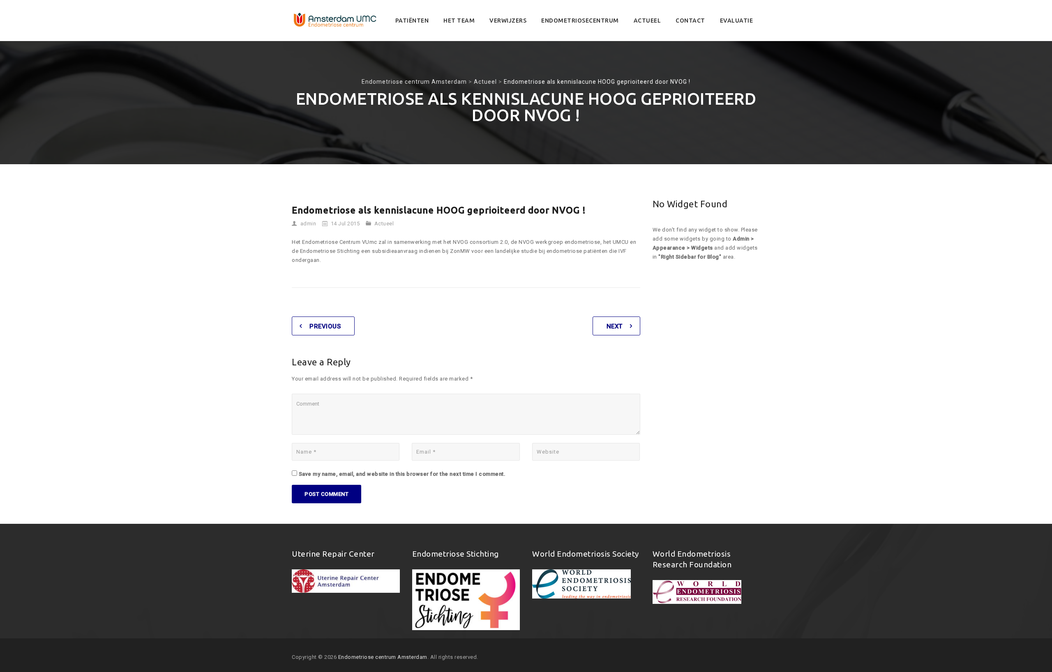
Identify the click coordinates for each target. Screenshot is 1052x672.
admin (308, 223)
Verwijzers (507, 20)
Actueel (647, 20)
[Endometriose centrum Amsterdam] (335, 20)
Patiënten (412, 20)
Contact (690, 20)
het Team (459, 20)
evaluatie (736, 20)
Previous (325, 326)
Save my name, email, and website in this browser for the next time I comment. (402, 474)
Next (615, 326)
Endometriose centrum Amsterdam (382, 657)
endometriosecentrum (580, 20)
